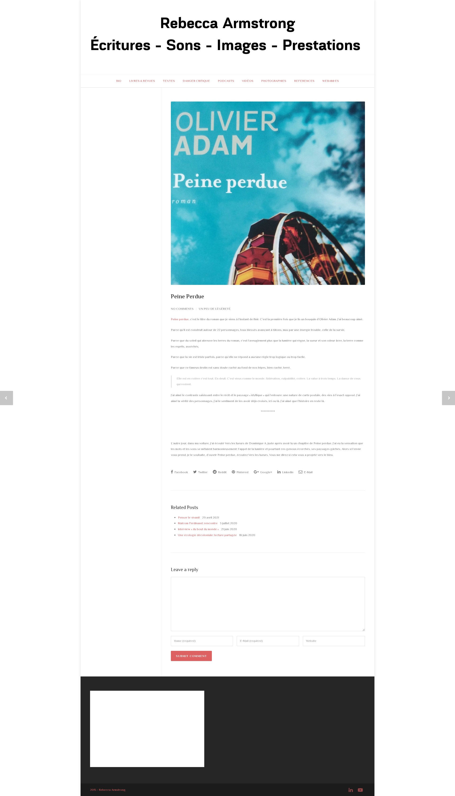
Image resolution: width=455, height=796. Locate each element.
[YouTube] (360, 790)
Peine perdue (180, 319)
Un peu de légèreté (215, 308)
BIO (118, 81)
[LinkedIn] (350, 790)
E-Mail (308, 472)
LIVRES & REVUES (142, 81)
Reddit (222, 472)
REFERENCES (304, 81)
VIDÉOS (247, 81)
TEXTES (169, 81)
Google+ (265, 472)
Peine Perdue (187, 296)
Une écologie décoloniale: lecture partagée (207, 535)
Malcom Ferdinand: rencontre (198, 523)
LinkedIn (287, 472)
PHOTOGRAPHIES (273, 81)
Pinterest (242, 472)
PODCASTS (226, 81)
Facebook (181, 472)
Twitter (202, 472)
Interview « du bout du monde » (198, 529)
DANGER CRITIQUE (196, 81)
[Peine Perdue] (268, 193)
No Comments (182, 308)
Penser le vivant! (189, 517)
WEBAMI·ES (330, 81)
